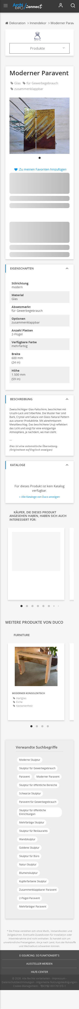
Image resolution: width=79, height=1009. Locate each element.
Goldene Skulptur (29, 847)
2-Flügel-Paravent (29, 898)
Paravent (24, 776)
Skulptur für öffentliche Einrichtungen (32, 812)
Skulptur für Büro (29, 856)
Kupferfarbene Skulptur (33, 881)
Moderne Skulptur (29, 760)
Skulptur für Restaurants (33, 831)
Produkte (37, 48)
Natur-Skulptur (27, 864)
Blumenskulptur (28, 873)
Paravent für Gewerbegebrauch (37, 802)
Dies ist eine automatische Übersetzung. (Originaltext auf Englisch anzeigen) (34, 448)
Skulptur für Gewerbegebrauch (37, 768)
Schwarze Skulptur (30, 793)
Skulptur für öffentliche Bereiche (38, 785)
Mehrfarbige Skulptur (31, 822)
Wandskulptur (27, 839)
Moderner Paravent (47, 776)
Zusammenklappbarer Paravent (37, 889)
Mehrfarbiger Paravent (32, 906)
